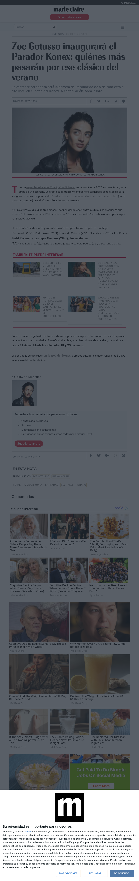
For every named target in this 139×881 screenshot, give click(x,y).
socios (28, 831)
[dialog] (69, 835)
